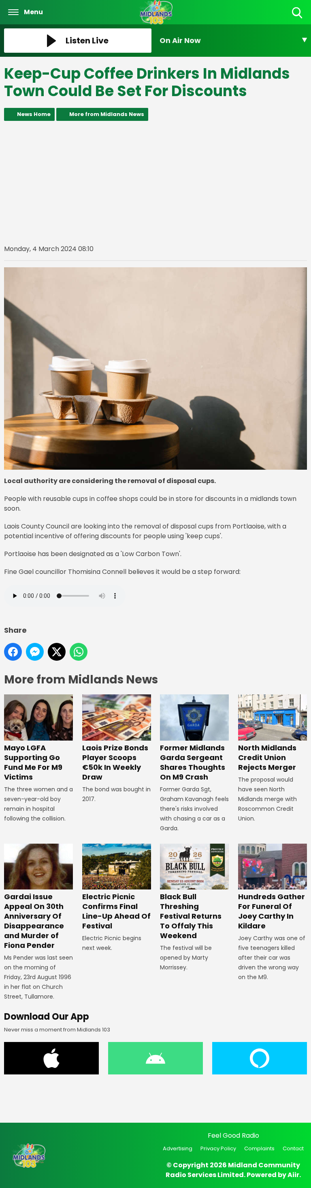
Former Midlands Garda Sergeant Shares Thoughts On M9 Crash (192, 762)
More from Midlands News (106, 114)
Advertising (177, 1148)
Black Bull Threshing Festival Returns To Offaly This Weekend (191, 916)
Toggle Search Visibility (298, 18)
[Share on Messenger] (35, 652)
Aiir (293, 1174)
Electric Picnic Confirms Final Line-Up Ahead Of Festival (116, 911)
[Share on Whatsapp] (78, 652)
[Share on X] (57, 652)
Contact (293, 1148)
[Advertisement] (155, 182)
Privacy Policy (218, 1148)
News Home (34, 114)
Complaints (259, 1148)
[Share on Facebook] (13, 652)
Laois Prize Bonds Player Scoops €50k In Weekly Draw (115, 762)
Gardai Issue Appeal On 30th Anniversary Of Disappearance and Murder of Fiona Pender (34, 921)
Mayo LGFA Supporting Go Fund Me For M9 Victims (33, 762)
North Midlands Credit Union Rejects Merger (267, 757)
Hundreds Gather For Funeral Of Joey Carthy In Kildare (271, 911)
